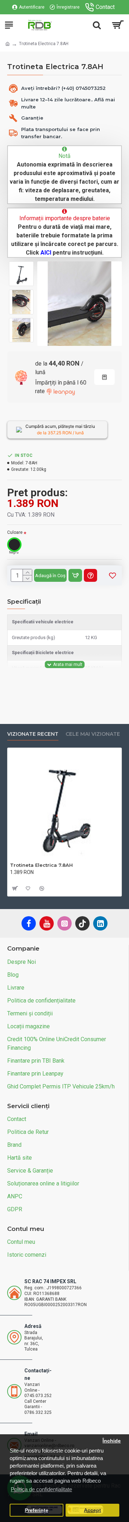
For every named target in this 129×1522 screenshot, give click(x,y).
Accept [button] (92, 1510)
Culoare (15, 532)
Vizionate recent (32, 734)
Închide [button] (111, 1441)
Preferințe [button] (36, 1510)
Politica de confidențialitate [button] (41, 1489)
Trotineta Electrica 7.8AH (41, 865)
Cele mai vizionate (93, 734)
